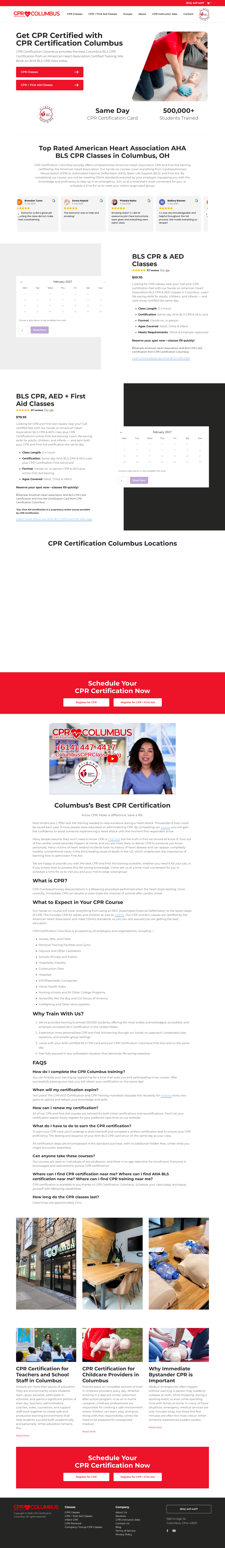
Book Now (39, 329)
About (142, 14)
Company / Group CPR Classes (83, 1527)
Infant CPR (71, 1519)
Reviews (121, 1516)
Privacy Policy (124, 1534)
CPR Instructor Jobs (164, 14)
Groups (127, 14)
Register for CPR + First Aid (138, 702)
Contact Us (122, 1523)
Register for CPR (86, 702)
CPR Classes (74, 14)
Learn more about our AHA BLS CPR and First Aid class (54, 519)
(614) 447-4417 (195, 3)
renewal (166, 1095)
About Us (121, 1512)
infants (119, 915)
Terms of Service (125, 1530)
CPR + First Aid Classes (102, 14)
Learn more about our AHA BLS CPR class (161, 358)
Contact (188, 14)
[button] (206, 214)
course (165, 827)
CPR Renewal (73, 1523)
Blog (118, 1527)
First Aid (114, 839)
